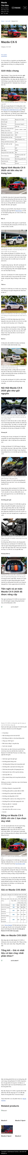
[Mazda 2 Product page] (21, 1129)
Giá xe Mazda (8, 925)
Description (4, 54)
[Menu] (25, 7)
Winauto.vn (4, 1153)
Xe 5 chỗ (8, 21)
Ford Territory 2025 (20, 863)
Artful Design (18, 210)
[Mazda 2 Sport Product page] (7, 1129)
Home (2, 21)
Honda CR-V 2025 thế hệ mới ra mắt (12, 109)
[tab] (4, 55)
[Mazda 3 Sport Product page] (21, 1114)
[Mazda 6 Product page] (7, 1114)
